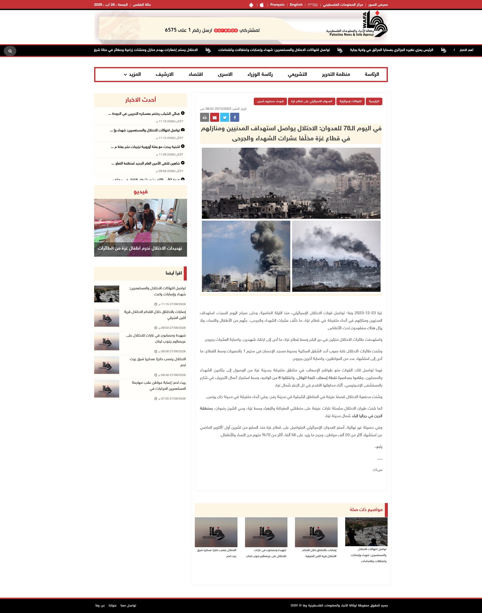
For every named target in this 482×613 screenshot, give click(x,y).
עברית (313, 5)
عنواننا (113, 606)
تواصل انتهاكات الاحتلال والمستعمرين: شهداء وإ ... (145, 130)
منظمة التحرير (336, 75)
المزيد (135, 75)
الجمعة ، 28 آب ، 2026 (111, 5)
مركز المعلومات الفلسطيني (343, 5)
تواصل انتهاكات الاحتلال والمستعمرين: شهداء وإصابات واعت (157, 291)
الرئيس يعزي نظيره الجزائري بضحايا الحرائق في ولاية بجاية (409, 50)
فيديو (141, 192)
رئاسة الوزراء (260, 75)
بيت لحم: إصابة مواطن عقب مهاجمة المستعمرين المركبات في (159, 386)
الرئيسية (374, 101)
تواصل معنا (128, 606)
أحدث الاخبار (140, 100)
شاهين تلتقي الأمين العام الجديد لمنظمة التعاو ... (145, 163)
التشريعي (297, 75)
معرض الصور (378, 5)
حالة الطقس (142, 5)
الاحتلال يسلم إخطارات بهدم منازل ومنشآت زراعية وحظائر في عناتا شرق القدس (158, 50)
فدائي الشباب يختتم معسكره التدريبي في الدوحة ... (144, 114)
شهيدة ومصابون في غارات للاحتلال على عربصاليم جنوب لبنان (266, 553)
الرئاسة (372, 75)
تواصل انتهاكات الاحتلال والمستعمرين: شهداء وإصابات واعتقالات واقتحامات (291, 50)
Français (277, 5)
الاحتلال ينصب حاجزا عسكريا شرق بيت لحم (216, 553)
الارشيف (164, 75)
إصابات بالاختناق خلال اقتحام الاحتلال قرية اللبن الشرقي (155, 315)
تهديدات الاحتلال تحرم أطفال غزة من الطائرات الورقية (140, 255)
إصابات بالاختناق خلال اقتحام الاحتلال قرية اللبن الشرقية (319, 553)
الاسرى (225, 75)
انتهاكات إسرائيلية (351, 101)
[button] (101, 221)
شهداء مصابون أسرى (270, 101)
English (296, 5)
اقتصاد (196, 75)
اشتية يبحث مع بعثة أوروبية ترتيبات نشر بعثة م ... (145, 147)
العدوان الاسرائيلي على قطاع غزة (311, 101)
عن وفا (100, 606)
